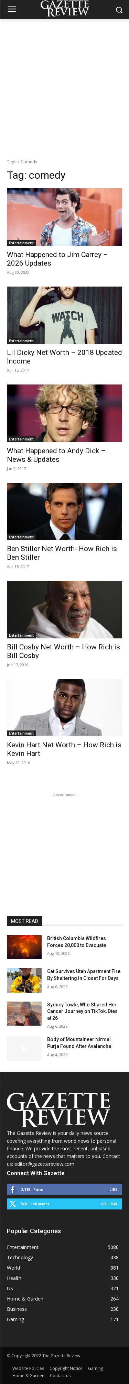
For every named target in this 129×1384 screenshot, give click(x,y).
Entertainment (21, 243)
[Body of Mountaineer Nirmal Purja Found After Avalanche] (24, 1048)
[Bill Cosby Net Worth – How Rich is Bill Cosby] (64, 609)
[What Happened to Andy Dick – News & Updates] (64, 413)
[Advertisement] (64, 87)
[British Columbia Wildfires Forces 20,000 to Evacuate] (24, 947)
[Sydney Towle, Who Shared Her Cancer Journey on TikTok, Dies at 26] (24, 1014)
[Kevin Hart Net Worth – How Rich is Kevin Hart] (64, 708)
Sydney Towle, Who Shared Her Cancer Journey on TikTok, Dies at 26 (82, 1011)
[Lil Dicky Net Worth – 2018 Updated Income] (64, 315)
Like (113, 1189)
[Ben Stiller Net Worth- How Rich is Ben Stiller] (64, 511)
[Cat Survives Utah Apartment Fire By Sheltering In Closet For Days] (24, 980)
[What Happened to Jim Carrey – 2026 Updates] (64, 217)
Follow (109, 1203)
